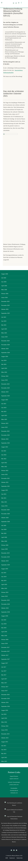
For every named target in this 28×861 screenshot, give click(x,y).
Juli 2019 (3, 572)
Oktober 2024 (4, 348)
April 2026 (4, 285)
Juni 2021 (3, 494)
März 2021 (4, 502)
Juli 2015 (3, 745)
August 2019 (4, 568)
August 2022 (4, 447)
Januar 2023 (4, 427)
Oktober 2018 (4, 608)
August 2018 (4, 616)
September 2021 (5, 486)
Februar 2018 (4, 639)
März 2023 (4, 419)
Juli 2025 (3, 317)
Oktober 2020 (4, 517)
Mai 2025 (3, 325)
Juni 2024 (3, 360)
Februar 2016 (4, 726)
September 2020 (5, 521)
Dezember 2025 (5, 301)
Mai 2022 (3, 458)
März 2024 (4, 372)
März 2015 (4, 761)
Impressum (12, 858)
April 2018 (4, 631)
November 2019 (5, 557)
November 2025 (5, 305)
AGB (6, 858)
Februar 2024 (4, 376)
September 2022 (5, 443)
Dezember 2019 (5, 553)
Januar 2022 (4, 474)
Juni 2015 (3, 749)
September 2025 (5, 313)
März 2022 (4, 466)
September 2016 (5, 706)
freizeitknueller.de (14, 790)
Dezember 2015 (5, 734)
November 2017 (5, 651)
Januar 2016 (4, 730)
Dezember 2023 (5, 384)
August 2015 (4, 741)
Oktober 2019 (4, 561)
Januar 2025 (4, 337)
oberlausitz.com (14, 792)
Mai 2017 (3, 675)
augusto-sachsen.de (14, 778)
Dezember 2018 (5, 600)
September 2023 (5, 396)
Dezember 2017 (5, 647)
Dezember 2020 (5, 509)
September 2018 (5, 612)
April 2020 (4, 537)
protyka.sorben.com (14, 784)
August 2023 (4, 399)
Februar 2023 (4, 423)
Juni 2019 (3, 576)
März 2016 (4, 722)
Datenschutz (20, 858)
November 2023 (5, 388)
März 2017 (4, 682)
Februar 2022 (4, 470)
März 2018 (4, 635)
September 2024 (5, 352)
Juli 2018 (3, 620)
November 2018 (5, 604)
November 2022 (5, 435)
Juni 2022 (3, 454)
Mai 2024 (3, 364)
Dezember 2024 (5, 340)
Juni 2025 (3, 321)
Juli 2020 (3, 525)
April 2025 (4, 329)
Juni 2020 (3, 529)
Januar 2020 (4, 549)
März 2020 (4, 541)
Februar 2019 (4, 592)
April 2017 (4, 679)
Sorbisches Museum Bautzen (13, 855)
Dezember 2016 (5, 694)
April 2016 (4, 718)
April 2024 (4, 368)
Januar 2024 (4, 380)
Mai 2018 (3, 627)
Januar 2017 (4, 690)
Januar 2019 (4, 596)
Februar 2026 (4, 293)
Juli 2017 (3, 667)
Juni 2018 (3, 623)
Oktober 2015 (4, 738)
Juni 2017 (3, 671)
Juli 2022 (3, 451)
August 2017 (4, 663)
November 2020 (5, 513)
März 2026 (4, 289)
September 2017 (5, 659)
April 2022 (4, 462)
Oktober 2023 (4, 392)
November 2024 (5, 344)
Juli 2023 (3, 403)
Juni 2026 (3, 281)
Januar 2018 (4, 643)
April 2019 (4, 584)
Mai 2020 (3, 533)
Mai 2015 (3, 753)
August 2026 (4, 274)
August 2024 (4, 356)
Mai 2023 (3, 411)
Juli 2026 (3, 278)
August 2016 (4, 710)
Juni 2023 (3, 407)
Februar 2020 (4, 545)
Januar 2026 (4, 297)
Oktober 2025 (4, 309)
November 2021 (5, 478)
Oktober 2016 (4, 702)
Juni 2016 (3, 714)
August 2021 (4, 490)
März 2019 (4, 588)
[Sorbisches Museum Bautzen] (14, 5)
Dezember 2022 (5, 431)
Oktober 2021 (4, 482)
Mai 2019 (3, 580)
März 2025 (4, 333)
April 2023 (4, 415)
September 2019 (5, 565)
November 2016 (5, 698)
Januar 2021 (4, 506)
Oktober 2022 (4, 439)
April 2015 (4, 757)
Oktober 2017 (4, 655)
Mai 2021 (3, 498)
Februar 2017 (4, 686)
